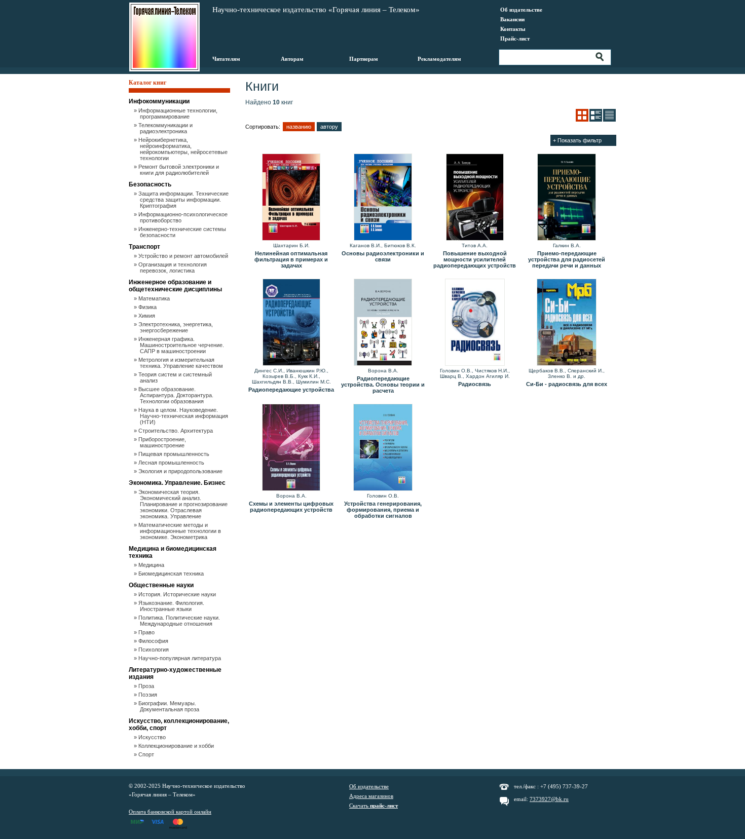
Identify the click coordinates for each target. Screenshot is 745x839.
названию (298, 127)
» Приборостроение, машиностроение (163, 442)
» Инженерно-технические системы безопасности (183, 232)
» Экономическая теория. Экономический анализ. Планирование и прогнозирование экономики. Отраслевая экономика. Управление (184, 504)
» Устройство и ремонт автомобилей (184, 256)
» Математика (155, 298)
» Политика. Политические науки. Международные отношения (180, 621)
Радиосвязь (474, 384)
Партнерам (363, 59)
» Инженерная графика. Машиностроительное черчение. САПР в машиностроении (182, 345)
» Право (147, 632)
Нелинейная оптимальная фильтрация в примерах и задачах (291, 259)
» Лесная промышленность (172, 463)
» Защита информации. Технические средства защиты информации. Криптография (184, 199)
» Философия (154, 641)
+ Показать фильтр (577, 140)
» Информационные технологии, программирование (178, 113)
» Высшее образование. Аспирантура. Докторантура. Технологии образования (176, 395)
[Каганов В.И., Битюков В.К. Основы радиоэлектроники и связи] (383, 198)
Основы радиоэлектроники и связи (383, 256)
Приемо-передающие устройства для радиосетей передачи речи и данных (566, 259)
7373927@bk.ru (549, 799)
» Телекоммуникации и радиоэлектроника (166, 128)
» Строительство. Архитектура (176, 431)
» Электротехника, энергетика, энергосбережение (176, 327)
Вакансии (512, 19)
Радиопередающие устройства (291, 390)
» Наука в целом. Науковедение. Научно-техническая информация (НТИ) (184, 416)
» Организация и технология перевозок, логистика (173, 267)
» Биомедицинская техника (172, 573)
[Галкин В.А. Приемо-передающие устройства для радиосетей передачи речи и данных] (566, 198)
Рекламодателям (439, 59)
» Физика (148, 307)
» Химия (147, 316)
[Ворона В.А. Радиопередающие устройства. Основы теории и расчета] (383, 323)
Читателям (226, 59)
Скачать (373, 806)
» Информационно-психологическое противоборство (184, 217)
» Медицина (152, 565)
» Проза (147, 686)
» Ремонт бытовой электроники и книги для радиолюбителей (179, 170)
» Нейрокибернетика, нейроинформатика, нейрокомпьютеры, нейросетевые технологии (184, 149)
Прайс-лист (515, 38)
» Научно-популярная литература (180, 658)
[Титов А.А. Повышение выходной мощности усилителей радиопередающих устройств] (474, 198)
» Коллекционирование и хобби (177, 746)
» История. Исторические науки (178, 594)
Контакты (513, 29)
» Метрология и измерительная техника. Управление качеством (181, 363)
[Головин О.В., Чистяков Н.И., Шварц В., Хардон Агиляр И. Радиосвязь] (474, 323)
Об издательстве (521, 10)
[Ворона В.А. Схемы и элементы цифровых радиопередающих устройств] (291, 448)
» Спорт (147, 754)
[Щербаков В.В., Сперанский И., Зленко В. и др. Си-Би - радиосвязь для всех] (566, 323)
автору (329, 127)
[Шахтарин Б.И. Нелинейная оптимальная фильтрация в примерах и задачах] (291, 198)
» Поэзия (148, 695)
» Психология (154, 649)
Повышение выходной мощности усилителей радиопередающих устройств (474, 259)
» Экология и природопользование (181, 471)
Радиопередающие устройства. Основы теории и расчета (383, 384)
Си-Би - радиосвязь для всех (566, 384)
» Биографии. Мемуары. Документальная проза (169, 706)
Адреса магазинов (371, 796)
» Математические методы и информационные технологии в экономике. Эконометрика (180, 531)
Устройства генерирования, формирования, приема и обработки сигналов (383, 510)
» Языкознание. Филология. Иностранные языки (172, 606)
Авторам (292, 59)
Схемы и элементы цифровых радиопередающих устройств (291, 507)
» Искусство (153, 737)
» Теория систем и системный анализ (176, 377)
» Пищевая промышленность (174, 454)
